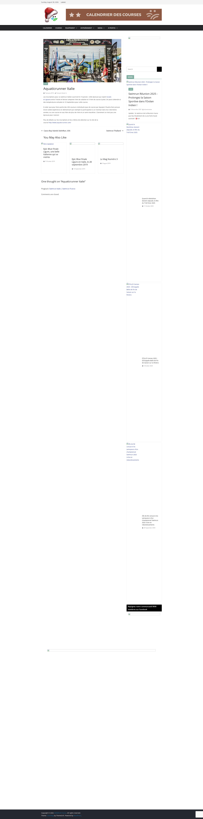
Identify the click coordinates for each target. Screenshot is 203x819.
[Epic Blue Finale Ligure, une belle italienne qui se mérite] (47, 144)
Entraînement (86, 28)
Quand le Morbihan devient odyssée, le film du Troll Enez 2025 (150, 201)
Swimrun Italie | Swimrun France (62, 189)
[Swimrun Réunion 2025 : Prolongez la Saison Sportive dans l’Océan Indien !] (144, 83)
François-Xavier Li (61, 93)
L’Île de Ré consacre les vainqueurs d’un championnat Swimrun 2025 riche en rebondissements (150, 520)
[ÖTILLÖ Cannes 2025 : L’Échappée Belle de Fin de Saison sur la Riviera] (133, 362)
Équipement (70, 28)
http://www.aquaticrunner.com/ (60, 123)
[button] (76, 28)
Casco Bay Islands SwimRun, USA (57, 131)
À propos (111, 28)
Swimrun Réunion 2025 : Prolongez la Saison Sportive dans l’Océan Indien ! (142, 99)
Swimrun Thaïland (113, 131)
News (45, 83)
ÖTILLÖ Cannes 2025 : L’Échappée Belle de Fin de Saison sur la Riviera (150, 360)
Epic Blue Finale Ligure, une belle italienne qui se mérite (51, 153)
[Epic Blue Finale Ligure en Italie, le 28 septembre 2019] (82, 144)
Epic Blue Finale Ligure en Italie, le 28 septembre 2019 (82, 162)
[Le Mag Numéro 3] (110, 144)
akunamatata (148, 109)
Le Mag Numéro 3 (109, 159)
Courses (58, 28)
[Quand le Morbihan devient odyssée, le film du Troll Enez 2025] (133, 202)
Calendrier (47, 28)
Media (100, 28)
